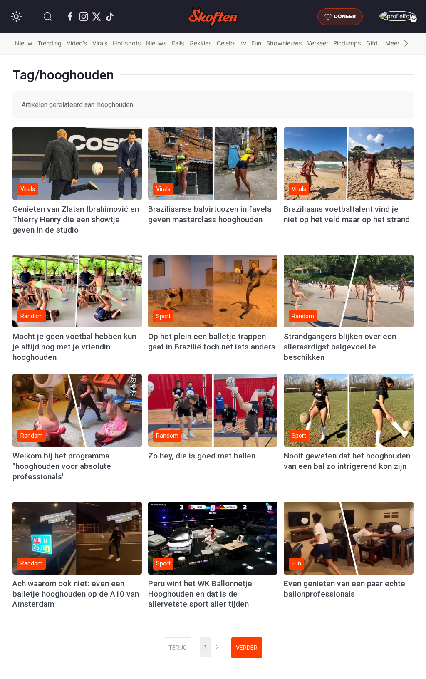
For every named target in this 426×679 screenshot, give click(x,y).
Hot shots (127, 43)
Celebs (226, 43)
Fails (178, 43)
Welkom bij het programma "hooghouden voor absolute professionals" (61, 466)
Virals (100, 43)
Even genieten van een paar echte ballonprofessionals (344, 589)
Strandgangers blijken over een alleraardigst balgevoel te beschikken (340, 347)
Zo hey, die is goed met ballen (201, 456)
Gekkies (200, 43)
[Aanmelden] (397, 16)
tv (243, 43)
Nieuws (156, 43)
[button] (48, 17)
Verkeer (317, 43)
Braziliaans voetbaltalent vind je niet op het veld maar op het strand (347, 214)
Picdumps (347, 43)
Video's (77, 43)
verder (247, 647)
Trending (49, 43)
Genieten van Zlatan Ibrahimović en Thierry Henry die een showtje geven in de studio (75, 219)
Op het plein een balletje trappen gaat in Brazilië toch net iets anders (211, 342)
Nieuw (23, 43)
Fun (256, 43)
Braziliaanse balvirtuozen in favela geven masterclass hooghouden (209, 214)
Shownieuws (284, 43)
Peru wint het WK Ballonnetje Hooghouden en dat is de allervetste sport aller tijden (200, 594)
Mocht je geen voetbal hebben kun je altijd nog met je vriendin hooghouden (74, 347)
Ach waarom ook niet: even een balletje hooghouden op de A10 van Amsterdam (75, 594)
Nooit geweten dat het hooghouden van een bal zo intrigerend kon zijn (347, 461)
